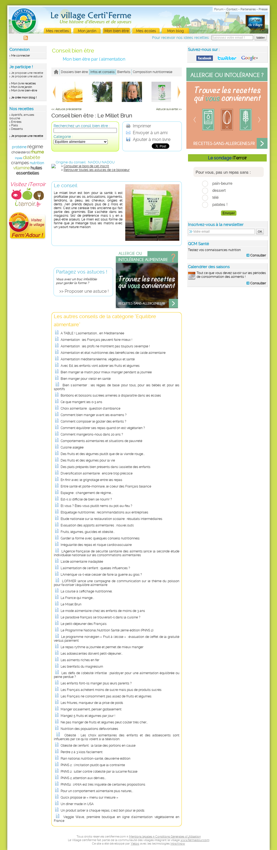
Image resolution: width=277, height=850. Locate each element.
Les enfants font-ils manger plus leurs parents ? (96, 683)
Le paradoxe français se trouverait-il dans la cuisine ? (100, 617)
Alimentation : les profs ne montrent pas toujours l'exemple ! (105, 346)
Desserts (17, 129)
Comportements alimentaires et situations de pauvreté (101, 441)
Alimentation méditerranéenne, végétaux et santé (98, 359)
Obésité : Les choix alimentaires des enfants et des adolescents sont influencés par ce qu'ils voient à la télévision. (116, 737)
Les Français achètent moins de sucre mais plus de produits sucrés (111, 690)
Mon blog (175, 31)
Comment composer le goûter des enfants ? (93, 421)
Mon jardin (87, 31)
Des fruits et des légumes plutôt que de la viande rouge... (103, 454)
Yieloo (135, 843)
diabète (31, 157)
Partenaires (248, 9)
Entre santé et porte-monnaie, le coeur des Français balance (106, 486)
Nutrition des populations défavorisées (89, 729)
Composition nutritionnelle (152, 72)
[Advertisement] (227, 326)
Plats (14, 125)
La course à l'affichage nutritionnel (86, 591)
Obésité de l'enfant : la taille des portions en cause (98, 745)
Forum (218, 9)
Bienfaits (123, 72)
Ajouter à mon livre (151, 139)
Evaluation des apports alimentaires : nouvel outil (97, 525)
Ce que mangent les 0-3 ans (81, 402)
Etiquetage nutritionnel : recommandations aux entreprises (104, 512)
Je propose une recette (27, 73)
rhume (37, 151)
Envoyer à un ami (149, 132)
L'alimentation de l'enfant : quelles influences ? (95, 568)
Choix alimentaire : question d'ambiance (90, 408)
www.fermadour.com (194, 840)
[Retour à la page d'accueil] (56, 72)
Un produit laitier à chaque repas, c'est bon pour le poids (102, 810)
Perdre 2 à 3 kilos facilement (82, 752)
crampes (20, 162)
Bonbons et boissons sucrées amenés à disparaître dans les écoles (111, 395)
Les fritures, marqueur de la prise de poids (92, 703)
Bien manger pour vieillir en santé (86, 379)
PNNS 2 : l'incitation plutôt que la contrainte (93, 765)
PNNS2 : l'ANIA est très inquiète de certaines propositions (103, 784)
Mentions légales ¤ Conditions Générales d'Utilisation (165, 836)
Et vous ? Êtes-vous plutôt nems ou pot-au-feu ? (96, 506)
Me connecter (20, 55)
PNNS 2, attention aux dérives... (83, 778)
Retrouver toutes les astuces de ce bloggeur (97, 170)
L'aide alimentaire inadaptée (82, 562)
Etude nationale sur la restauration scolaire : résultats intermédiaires (111, 519)
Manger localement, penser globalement (91, 709)
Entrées (16, 122)
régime (35, 146)
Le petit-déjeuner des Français (84, 624)
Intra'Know (177, 843)
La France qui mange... (77, 598)
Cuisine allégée (72, 447)
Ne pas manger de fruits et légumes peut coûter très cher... (104, 722)
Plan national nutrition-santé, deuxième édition (95, 758)
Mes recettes (57, 31)
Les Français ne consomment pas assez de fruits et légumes (106, 696)
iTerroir (240, 157)
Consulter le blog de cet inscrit (86, 166)
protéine (19, 147)
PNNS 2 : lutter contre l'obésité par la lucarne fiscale (99, 771)
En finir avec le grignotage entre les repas (91, 480)
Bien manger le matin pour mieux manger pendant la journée (106, 372)
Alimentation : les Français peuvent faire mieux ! (96, 340)
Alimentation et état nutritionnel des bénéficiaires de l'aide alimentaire (113, 353)
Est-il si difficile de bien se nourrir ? (86, 499)
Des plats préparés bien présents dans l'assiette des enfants (105, 467)
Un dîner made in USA (77, 804)
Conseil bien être (73, 50)
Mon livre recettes (23, 83)
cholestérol (20, 152)
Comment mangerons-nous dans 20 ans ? (92, 434)
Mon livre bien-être (24, 90)
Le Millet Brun (71, 604)
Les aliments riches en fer (80, 660)
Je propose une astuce (26, 76)
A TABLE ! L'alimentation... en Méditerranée (92, 333)
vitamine (21, 167)
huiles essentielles (29, 170)
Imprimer (141, 126)
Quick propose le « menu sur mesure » (89, 797)
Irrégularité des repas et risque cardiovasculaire (96, 545)
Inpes (18, 158)
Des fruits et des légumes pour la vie (88, 460)
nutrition (37, 163)
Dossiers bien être (74, 72)
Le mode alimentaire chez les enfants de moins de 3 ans (103, 611)
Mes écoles (146, 31)
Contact (232, 9)
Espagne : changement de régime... (87, 493)
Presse (263, 9)
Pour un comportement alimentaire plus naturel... (97, 791)
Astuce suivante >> (169, 109)
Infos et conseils (102, 72)
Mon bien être (116, 31)
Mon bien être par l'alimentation (94, 59)
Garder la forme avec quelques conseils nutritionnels (100, 538)
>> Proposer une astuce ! (84, 291)
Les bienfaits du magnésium (82, 666)
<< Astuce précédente (66, 109)
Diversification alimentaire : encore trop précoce (97, 473)
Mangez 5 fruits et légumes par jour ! (88, 716)
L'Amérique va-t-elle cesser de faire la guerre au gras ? (101, 574)
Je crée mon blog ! (24, 97)
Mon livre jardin (21, 87)
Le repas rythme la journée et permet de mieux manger (102, 647)
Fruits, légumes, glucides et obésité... (88, 532)
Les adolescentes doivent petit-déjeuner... (92, 653)
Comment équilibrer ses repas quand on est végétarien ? (103, 428)
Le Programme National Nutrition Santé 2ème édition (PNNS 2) (107, 630)
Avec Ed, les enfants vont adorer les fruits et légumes (100, 366)
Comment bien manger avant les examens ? (94, 415)
